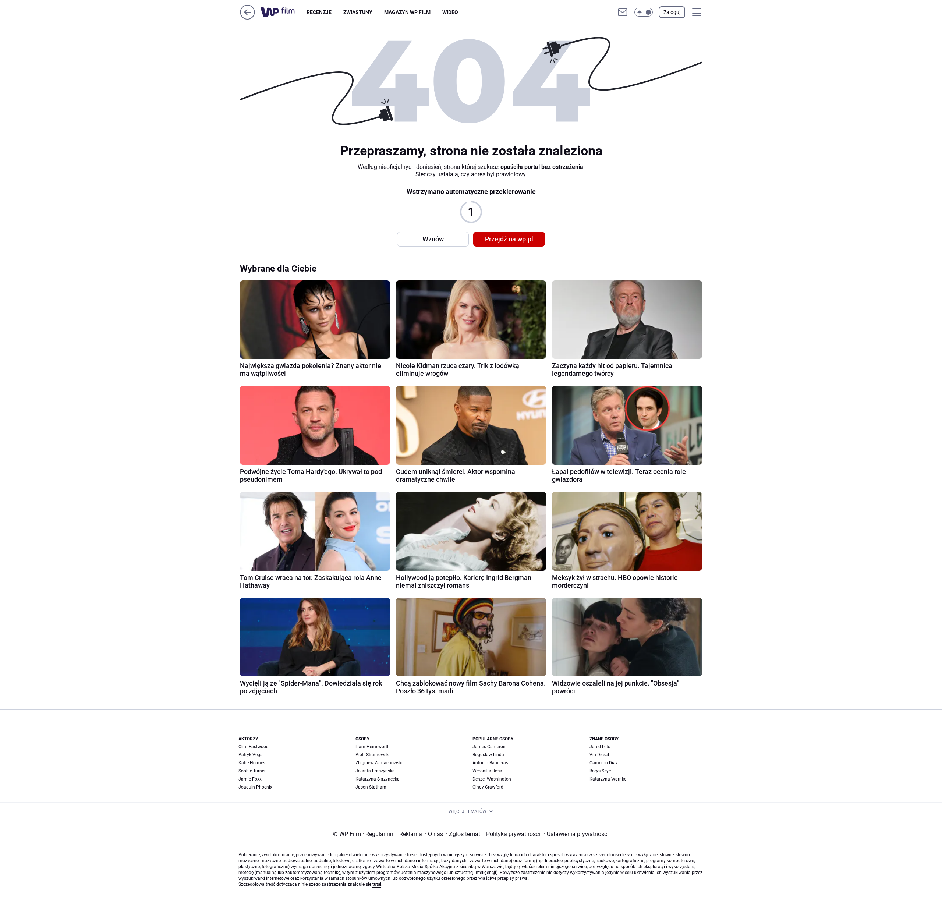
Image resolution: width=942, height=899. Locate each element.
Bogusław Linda (488, 754)
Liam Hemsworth (372, 746)
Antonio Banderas (490, 762)
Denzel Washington (491, 779)
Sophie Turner (252, 771)
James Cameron (489, 746)
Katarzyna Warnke (607, 779)
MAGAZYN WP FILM (407, 12)
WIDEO (450, 12)
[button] (643, 12)
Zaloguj (671, 12)
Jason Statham (370, 787)
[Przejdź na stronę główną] (247, 17)
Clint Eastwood (253, 746)
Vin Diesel (599, 754)
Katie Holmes (251, 762)
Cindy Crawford (487, 787)
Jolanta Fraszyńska (375, 771)
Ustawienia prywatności (576, 834)
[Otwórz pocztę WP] (622, 12)
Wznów (433, 239)
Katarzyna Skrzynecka (377, 779)
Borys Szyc (600, 771)
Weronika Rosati (488, 771)
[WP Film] (284, 12)
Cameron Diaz (603, 762)
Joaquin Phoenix (255, 787)
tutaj (376, 884)
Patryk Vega (250, 754)
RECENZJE (319, 12)
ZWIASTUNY (357, 12)
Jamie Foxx (250, 779)
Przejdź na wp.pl (509, 239)
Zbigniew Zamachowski (379, 762)
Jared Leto (599, 746)
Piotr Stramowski (372, 754)
